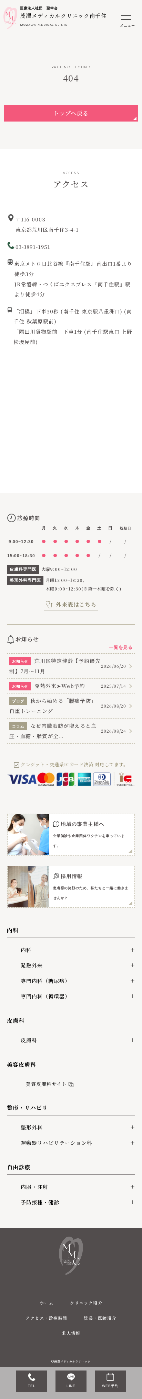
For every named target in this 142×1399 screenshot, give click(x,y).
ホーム (46, 1303)
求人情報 (71, 1333)
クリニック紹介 (86, 1303)
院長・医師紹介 (100, 1318)
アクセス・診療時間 (46, 1318)
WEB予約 (110, 1386)
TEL (32, 1386)
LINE (71, 1386)
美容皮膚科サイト (45, 1083)
